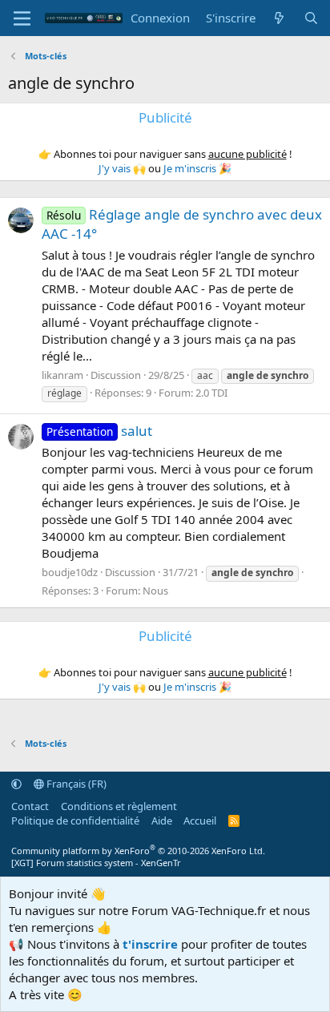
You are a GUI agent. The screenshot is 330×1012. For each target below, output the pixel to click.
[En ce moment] (279, 18)
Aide (161, 820)
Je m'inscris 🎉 (197, 168)
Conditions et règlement (119, 806)
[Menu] (22, 18)
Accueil (199, 820)
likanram (62, 375)
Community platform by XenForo (138, 851)
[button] (16, 783)
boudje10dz (70, 572)
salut (99, 430)
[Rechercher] (311, 18)
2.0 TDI (211, 392)
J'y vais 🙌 (122, 168)
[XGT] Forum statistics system (96, 863)
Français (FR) (75, 783)
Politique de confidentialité (75, 820)
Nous (155, 590)
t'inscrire (150, 944)
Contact (30, 806)
